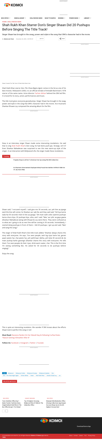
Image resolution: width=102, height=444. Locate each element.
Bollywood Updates (44, 373)
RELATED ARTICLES (9, 381)
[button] (62, 39)
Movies (33, 435)
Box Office (6, 398)
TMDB (3, 437)
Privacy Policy (91, 435)
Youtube (40, 343)
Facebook (15, 343)
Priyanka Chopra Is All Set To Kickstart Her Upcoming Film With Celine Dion (35, 160)
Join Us (41, 38)
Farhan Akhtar (40, 93)
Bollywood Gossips (32, 373)
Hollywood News (36, 18)
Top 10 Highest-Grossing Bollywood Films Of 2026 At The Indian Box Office (33, 403)
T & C (85, 435)
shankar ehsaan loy (52, 375)
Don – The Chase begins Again (11, 375)
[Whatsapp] (10, 370)
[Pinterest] (11, 429)
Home (4, 22)
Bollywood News (14, 22)
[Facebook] (3, 370)
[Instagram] (8, 429)
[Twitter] (7, 370)
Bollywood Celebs (20, 373)
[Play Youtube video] (34, 275)
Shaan (32, 375)
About (70, 435)
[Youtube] (16, 429)
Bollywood (11, 373)
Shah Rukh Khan (18, 146)
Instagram (24, 343)
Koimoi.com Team (9, 39)
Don (53, 373)
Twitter (32, 343)
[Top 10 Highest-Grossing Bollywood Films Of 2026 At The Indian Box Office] (34, 392)
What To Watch (50, 18)
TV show (38, 435)
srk (59, 375)
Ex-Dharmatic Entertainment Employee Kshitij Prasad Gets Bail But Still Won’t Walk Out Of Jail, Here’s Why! (39, 168)
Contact (76, 435)
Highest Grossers (30, 398)
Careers (81, 435)
